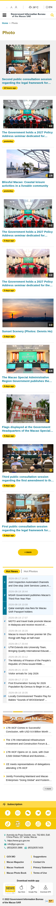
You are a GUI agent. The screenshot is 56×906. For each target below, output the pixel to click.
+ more (48, 789)
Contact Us (39, 862)
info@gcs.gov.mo (15, 844)
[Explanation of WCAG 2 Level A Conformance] (49, 901)
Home (5, 23)
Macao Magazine (15, 862)
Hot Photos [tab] (31, 571)
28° (35, 7)
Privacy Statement (42, 867)
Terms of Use (40, 873)
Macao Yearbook (15, 867)
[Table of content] (3, 15)
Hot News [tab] (12, 571)
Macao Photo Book (16, 873)
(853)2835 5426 (35, 848)
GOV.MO (11, 856)
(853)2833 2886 (14, 848)
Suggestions (39, 856)
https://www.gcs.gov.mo (18, 841)
